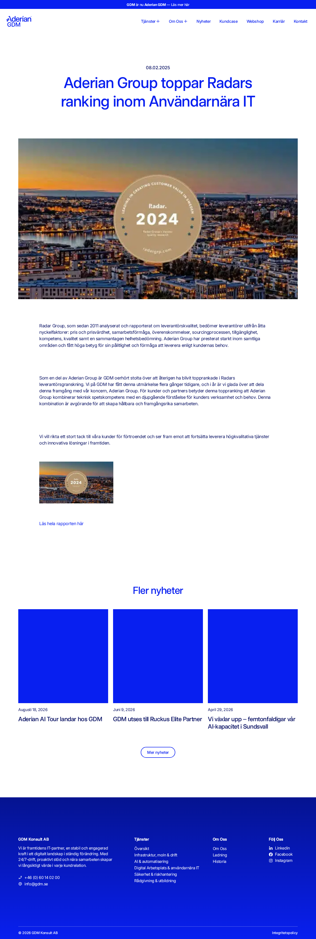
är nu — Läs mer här (158, 4)
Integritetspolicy (285, 933)
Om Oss (220, 848)
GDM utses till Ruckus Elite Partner (157, 719)
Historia (219, 861)
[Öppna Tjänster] (158, 21)
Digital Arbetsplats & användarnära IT (166, 867)
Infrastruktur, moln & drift (155, 854)
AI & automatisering (151, 861)
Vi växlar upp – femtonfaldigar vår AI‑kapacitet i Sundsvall (252, 722)
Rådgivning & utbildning (155, 880)
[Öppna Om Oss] (186, 21)
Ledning (220, 854)
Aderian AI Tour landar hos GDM (60, 719)
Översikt (141, 848)
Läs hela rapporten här (61, 523)
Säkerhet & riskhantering (155, 874)
